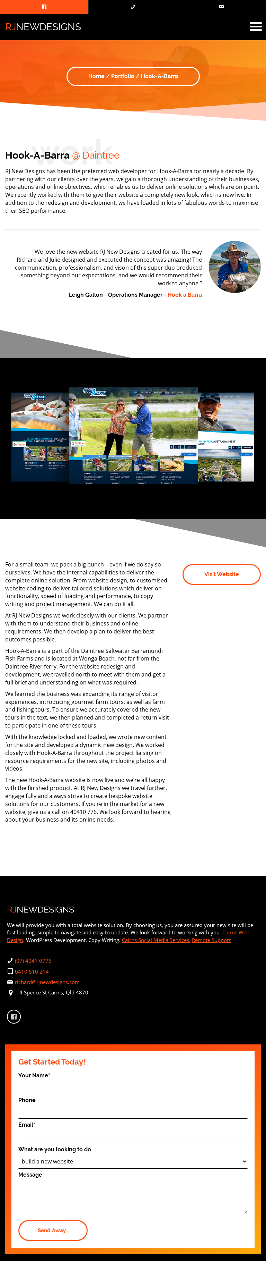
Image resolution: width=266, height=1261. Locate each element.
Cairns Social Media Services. (156, 939)
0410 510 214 (32, 971)
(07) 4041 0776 (33, 960)
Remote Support (211, 939)
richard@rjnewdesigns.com (47, 981)
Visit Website (221, 574)
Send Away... (53, 1230)
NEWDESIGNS (43, 27)
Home (96, 76)
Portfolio (122, 76)
